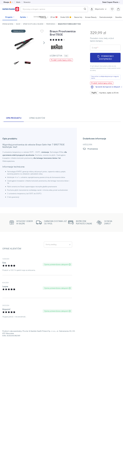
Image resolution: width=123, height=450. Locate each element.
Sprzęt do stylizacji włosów (33, 24)
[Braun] (57, 47)
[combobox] (54, 9)
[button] (41, 17)
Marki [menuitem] (18, 2)
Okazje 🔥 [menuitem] (7, 2)
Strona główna (8, 24)
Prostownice (51, 24)
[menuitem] (9, 17)
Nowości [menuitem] (27, 2)
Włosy (18, 24)
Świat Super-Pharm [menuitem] (110, 2)
